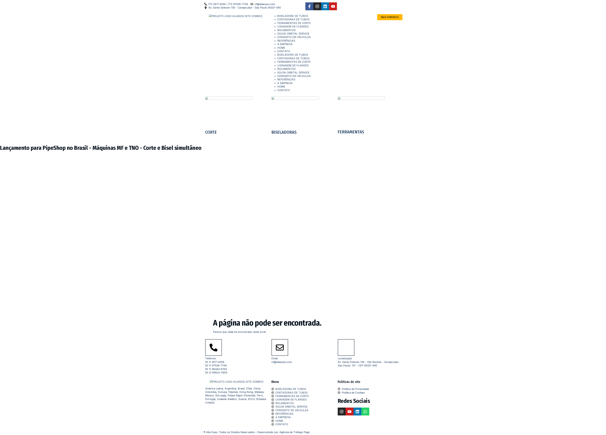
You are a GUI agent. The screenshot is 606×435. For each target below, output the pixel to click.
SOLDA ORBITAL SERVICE (293, 33)
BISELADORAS (284, 132)
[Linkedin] (325, 6)
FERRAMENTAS (351, 131)
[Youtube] (333, 6)
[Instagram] (317, 6)
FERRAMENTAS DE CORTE (294, 23)
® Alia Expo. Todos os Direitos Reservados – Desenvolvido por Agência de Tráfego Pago (257, 432)
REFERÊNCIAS (286, 40)
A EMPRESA (285, 44)
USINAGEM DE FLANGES (293, 26)
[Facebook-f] (309, 6)
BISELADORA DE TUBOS (292, 16)
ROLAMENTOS (286, 30)
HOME (281, 47)
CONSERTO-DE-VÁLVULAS (294, 37)
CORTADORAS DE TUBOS (293, 19)
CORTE (211, 132)
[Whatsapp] (365, 411)
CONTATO (283, 51)
